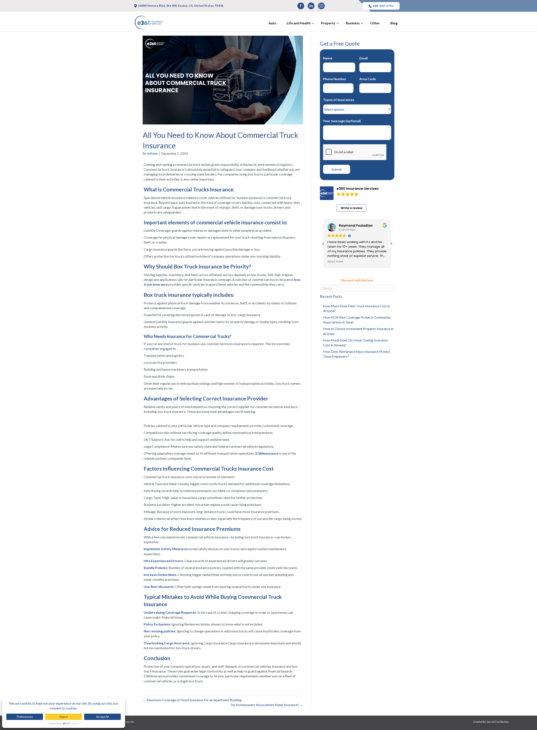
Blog (394, 23)
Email (363, 58)
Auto (272, 23)
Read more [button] (335, 262)
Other (375, 23)
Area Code (367, 79)
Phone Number (334, 79)
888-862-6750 (383, 6)
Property (328, 23)
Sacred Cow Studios (498, 721)
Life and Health (298, 23)
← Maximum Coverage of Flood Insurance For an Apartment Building (192, 700)
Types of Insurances (338, 100)
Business (353, 23)
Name (327, 58)
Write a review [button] (351, 208)
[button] (391, 244)
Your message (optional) (342, 121)
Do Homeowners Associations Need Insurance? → (267, 705)
